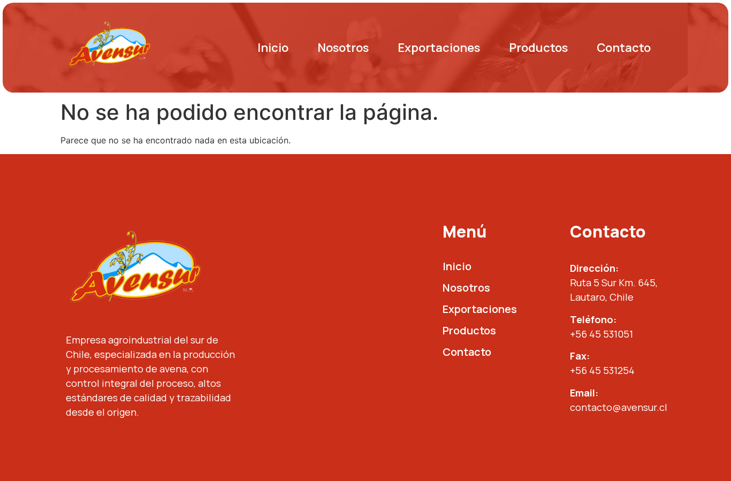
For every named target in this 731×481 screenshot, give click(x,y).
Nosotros (343, 48)
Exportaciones (439, 48)
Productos (538, 48)
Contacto (624, 48)
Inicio (272, 48)
